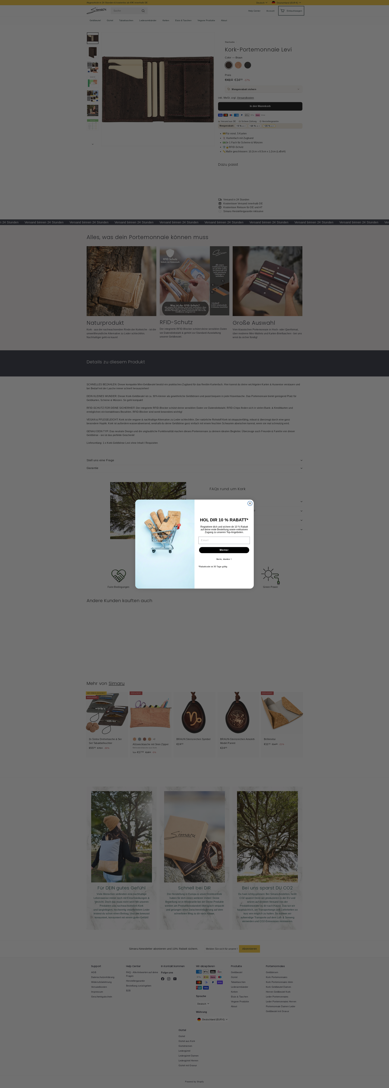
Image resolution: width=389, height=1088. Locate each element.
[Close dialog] (250, 503)
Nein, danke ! (224, 559)
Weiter (224, 550)
